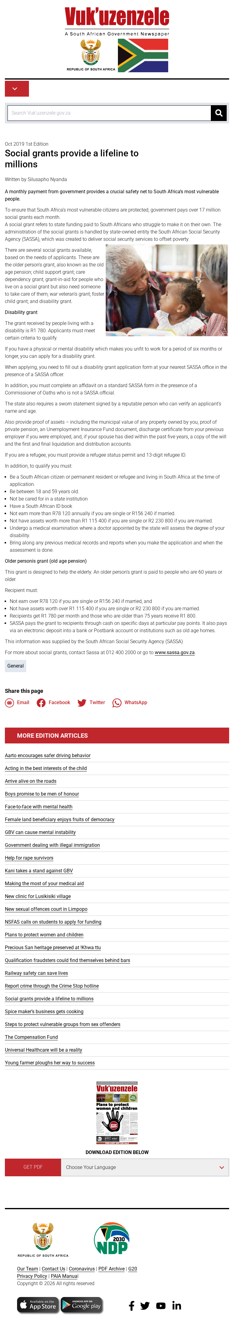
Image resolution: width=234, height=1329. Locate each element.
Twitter (97, 702)
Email (23, 702)
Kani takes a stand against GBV (39, 871)
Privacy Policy (32, 1276)
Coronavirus (82, 1269)
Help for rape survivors (29, 858)
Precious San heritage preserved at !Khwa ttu (53, 947)
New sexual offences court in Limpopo (46, 909)
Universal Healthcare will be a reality (43, 1050)
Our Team (27, 1269)
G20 (132, 1269)
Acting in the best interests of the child (46, 768)
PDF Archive (111, 1269)
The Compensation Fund (31, 1037)
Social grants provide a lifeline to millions (49, 999)
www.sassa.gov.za (175, 652)
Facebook (59, 702)
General (15, 666)
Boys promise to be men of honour (42, 794)
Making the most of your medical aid (44, 883)
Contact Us (53, 1269)
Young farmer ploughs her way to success (50, 1063)
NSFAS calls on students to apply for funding (53, 922)
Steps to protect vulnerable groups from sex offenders (62, 1024)
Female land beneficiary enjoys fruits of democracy (60, 819)
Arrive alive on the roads (30, 781)
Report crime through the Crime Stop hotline (52, 986)
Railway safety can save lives (36, 973)
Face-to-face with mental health (39, 807)
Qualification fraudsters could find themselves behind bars (67, 960)
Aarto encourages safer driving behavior (47, 755)
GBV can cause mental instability (40, 832)
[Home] (117, 39)
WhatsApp (136, 702)
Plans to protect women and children (44, 935)
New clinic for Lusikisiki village (38, 896)
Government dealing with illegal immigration (52, 845)
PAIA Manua (64, 1276)
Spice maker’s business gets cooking (44, 1011)
